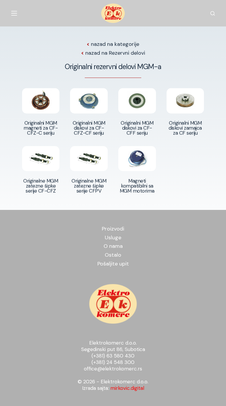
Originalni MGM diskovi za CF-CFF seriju (137, 128)
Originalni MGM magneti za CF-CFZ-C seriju (41, 128)
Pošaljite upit (113, 263)
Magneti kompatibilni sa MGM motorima (137, 186)
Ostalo (113, 254)
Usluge (113, 237)
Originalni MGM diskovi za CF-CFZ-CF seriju (89, 128)
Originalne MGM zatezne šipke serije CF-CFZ (40, 186)
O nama (113, 246)
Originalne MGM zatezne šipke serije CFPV (89, 186)
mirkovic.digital (127, 388)
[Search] (212, 13)
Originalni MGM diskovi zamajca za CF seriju (185, 128)
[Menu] (14, 13)
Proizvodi (113, 228)
